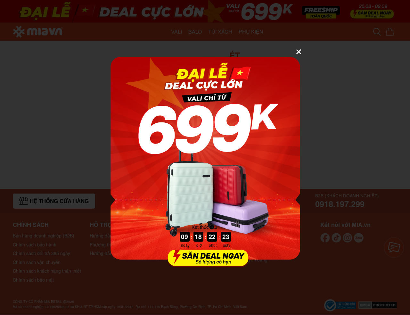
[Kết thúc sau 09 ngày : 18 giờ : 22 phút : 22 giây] (205, 263)
